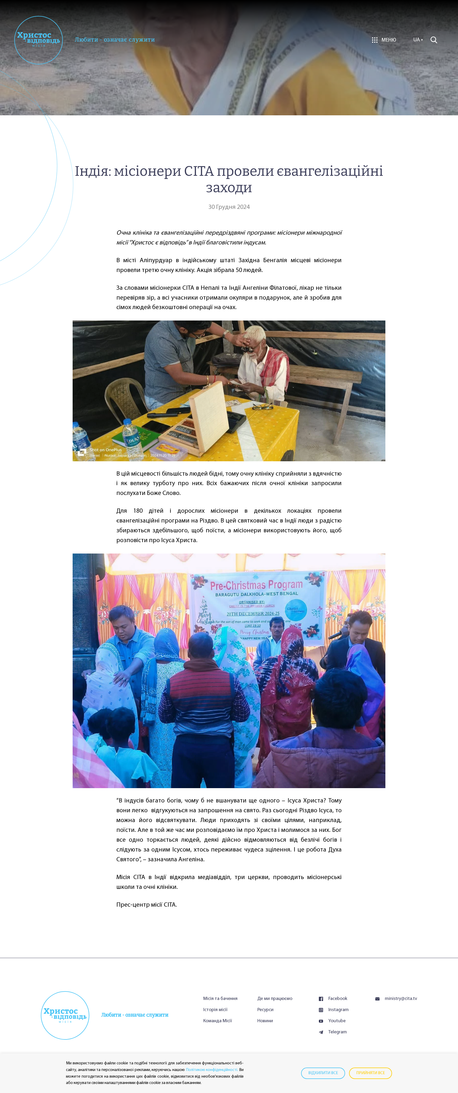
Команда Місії (217, 1021)
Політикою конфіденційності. (212, 1070)
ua (416, 40)
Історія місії (215, 1010)
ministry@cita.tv (401, 999)
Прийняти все (370, 1073)
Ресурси (265, 1010)
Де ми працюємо (274, 999)
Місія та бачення (220, 999)
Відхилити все (323, 1073)
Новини (265, 1021)
